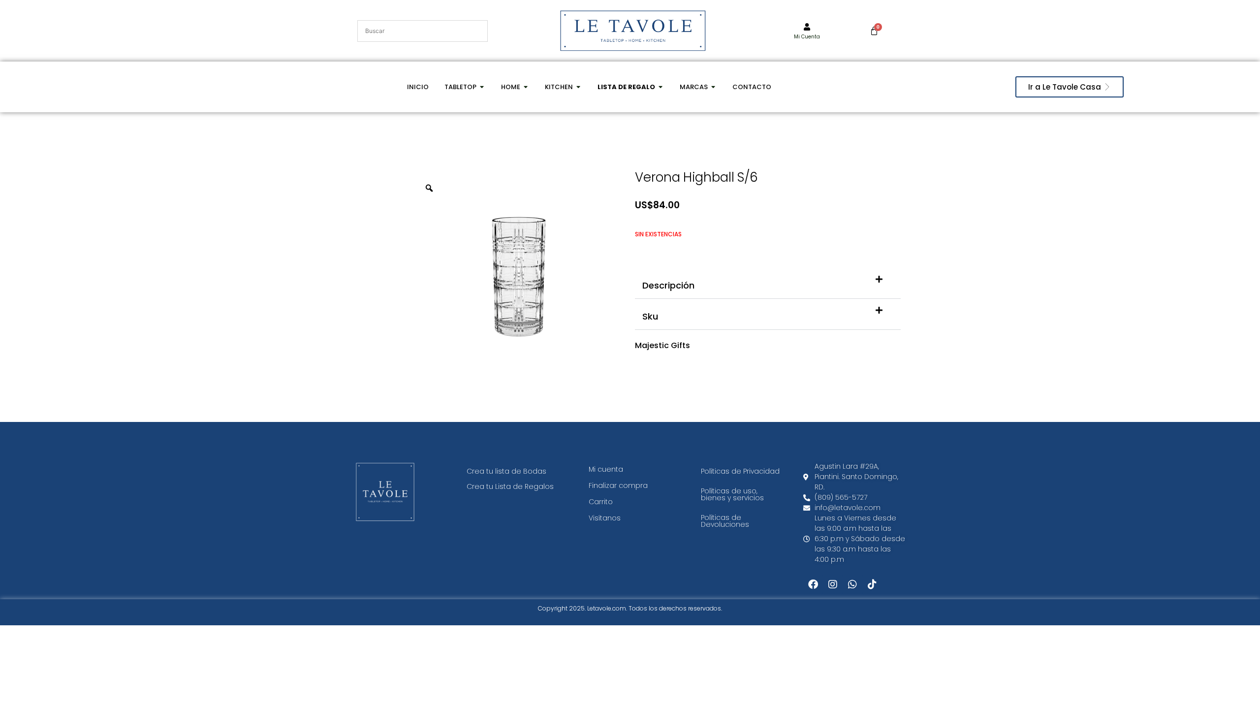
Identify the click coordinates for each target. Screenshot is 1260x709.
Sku (650, 316)
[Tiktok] (872, 584)
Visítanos (605, 518)
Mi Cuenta (807, 36)
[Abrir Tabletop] (482, 87)
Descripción (668, 285)
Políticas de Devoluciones (725, 521)
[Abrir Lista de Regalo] (661, 87)
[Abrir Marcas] (713, 87)
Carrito (601, 502)
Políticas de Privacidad (740, 471)
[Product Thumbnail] (595, 191)
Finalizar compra (618, 485)
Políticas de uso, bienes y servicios (732, 494)
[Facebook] (813, 584)
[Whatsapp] (852, 584)
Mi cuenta (606, 469)
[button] (768, 283)
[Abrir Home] (526, 87)
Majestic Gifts (662, 345)
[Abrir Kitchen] (578, 87)
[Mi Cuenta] (807, 27)
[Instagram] (833, 584)
